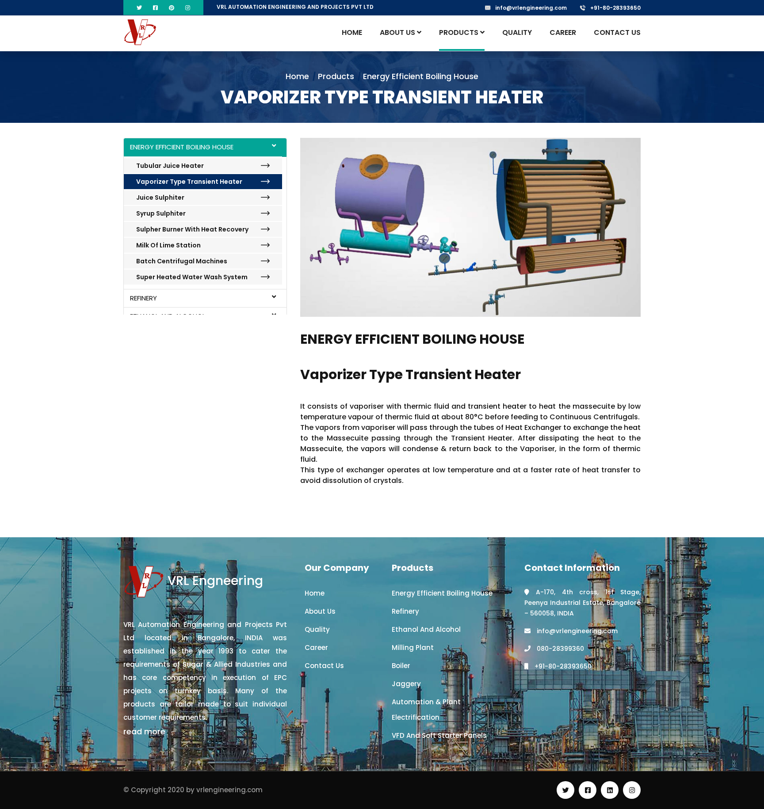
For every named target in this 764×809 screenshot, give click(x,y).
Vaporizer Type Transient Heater (189, 181)
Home (297, 76)
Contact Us (324, 665)
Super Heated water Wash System (192, 277)
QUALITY (517, 32)
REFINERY (143, 298)
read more (144, 731)
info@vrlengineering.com (531, 7)
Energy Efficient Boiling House (442, 593)
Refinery (405, 611)
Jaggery (406, 683)
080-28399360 (559, 648)
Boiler (401, 665)
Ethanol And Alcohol (426, 629)
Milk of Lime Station (168, 245)
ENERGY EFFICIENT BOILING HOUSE (181, 147)
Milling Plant (413, 647)
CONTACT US (617, 32)
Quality (317, 629)
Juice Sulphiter (160, 197)
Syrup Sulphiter (161, 213)
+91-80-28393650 (615, 7)
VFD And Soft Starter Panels (439, 735)
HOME (352, 32)
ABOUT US (398, 32)
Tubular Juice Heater (170, 165)
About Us (320, 611)
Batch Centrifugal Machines (181, 261)
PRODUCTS (459, 32)
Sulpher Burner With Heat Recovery (192, 229)
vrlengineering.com (229, 789)
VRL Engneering (213, 580)
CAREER (563, 32)
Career (316, 647)
